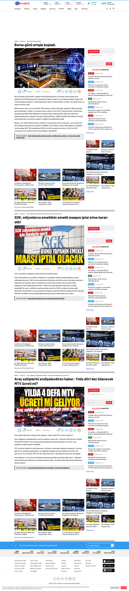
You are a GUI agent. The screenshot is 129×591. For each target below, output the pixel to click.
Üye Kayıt (88, 563)
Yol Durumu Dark (19, 568)
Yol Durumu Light (19, 566)
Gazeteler (40, 552)
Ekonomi (52, 9)
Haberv (16, 41)
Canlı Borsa (49, 560)
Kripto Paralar (109, 552)
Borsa (16, 552)
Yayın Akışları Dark (35, 566)
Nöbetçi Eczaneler (35, 568)
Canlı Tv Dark (34, 560)
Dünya (35, 9)
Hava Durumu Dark (20, 563)
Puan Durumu (64, 552)
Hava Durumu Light (20, 560)
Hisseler (76, 552)
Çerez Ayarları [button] (115, 587)
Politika (61, 9)
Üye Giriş (88, 560)
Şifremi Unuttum (90, 566)
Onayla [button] (124, 587)
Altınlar (63, 560)
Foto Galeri (77, 560)
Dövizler (63, 563)
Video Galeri (77, 563)
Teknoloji (84, 9)
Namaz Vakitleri (27, 552)
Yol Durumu (96, 552)
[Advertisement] (64, 25)
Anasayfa (17, 9)
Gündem (27, 9)
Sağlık (69, 9)
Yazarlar (76, 566)
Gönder (109, 64)
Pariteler (85, 552)
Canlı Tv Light (18, 571)
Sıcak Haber (77, 571)
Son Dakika (33, 571)
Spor (76, 9)
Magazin (43, 9)
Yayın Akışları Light (36, 563)
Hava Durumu (52, 552)
